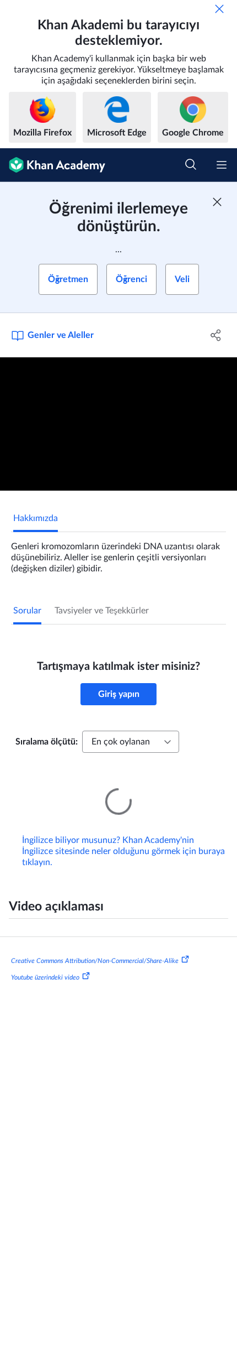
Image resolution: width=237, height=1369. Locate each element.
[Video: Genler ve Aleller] (118, 424)
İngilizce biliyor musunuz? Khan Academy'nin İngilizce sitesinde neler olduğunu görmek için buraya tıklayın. (123, 835)
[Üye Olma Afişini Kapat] (217, 202)
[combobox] (130, 742)
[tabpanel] (118, 553)
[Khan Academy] (52, 165)
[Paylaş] (216, 335)
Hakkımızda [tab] (35, 518)
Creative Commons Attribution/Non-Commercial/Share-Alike (95, 945)
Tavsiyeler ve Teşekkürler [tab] (102, 610)
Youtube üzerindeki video (45, 962)
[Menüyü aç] (221, 164)
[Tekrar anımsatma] (219, 9)
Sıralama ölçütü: (46, 741)
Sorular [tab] (27, 610)
